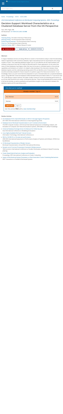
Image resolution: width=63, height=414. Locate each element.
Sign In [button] (38, 91)
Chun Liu (4, 43)
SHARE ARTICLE (22, 49)
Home (3, 17)
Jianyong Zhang (6, 39)
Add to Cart (9, 105)
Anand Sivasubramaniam (8, 41)
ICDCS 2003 (23, 17)
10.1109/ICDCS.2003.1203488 (19, 31)
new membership (29, 109)
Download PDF (9, 49)
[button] (61, 12)
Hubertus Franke (6, 45)
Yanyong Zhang (6, 38)
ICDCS (17, 17)
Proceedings (10, 17)
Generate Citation (36, 49)
